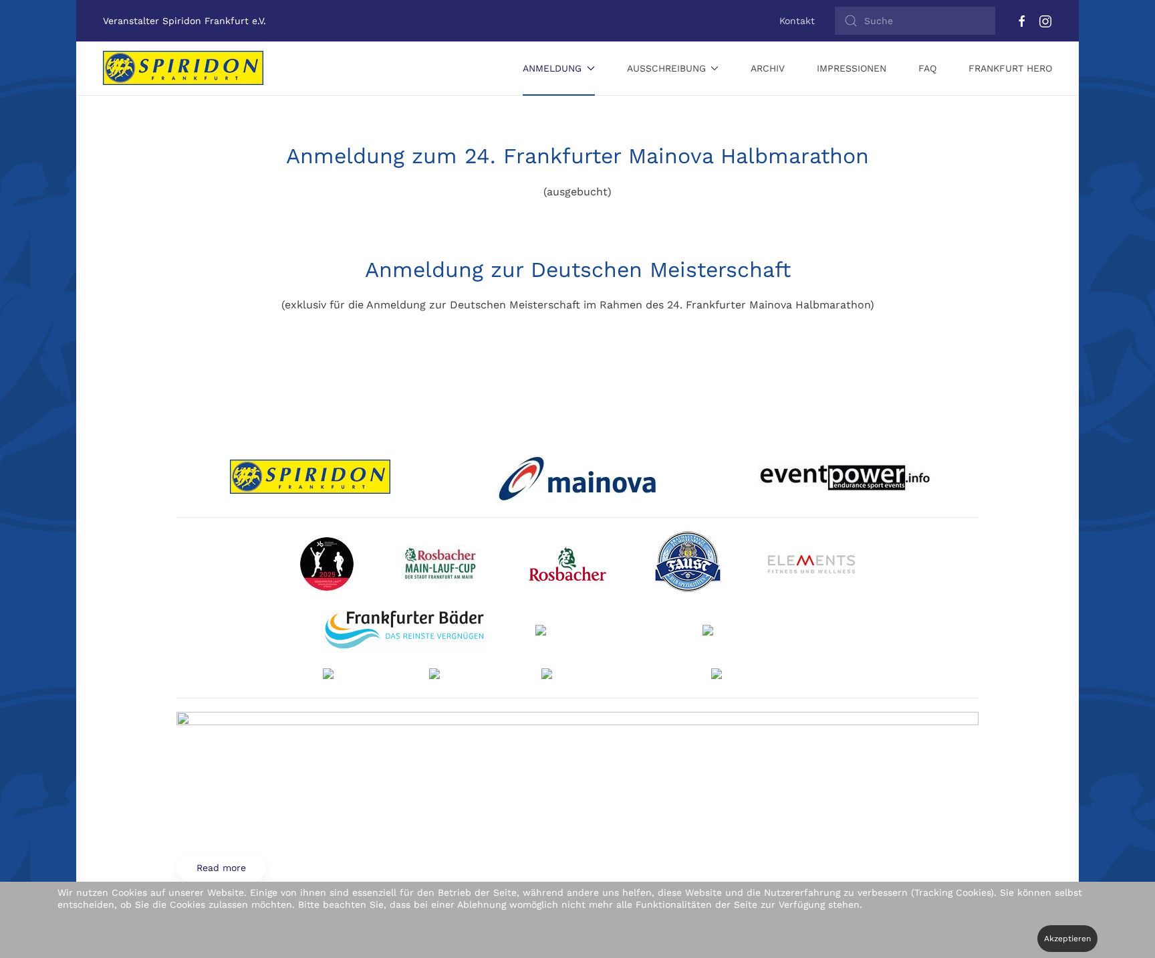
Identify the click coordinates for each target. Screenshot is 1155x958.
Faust (697, 564)
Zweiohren (467, 676)
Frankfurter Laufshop (603, 676)
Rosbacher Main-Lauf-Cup (450, 563)
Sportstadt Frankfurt (595, 632)
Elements (819, 564)
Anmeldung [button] (552, 68)
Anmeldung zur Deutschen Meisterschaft (578, 269)
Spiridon (310, 477)
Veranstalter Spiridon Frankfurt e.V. (184, 20)
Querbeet (357, 676)
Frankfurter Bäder (404, 632)
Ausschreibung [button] (666, 68)
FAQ (927, 68)
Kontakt (797, 20)
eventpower (845, 477)
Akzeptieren (1067, 938)
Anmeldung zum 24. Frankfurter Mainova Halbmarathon (577, 156)
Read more (772, 676)
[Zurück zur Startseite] (183, 68)
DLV (339, 564)
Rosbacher (577, 564)
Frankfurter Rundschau (768, 632)
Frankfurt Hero (1010, 68)
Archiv (768, 68)
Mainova (577, 477)
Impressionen (851, 68)
